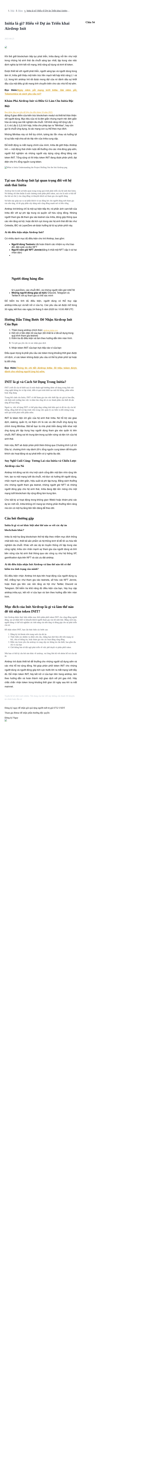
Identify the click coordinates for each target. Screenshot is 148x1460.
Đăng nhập (6, 822)
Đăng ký (14, 823)
